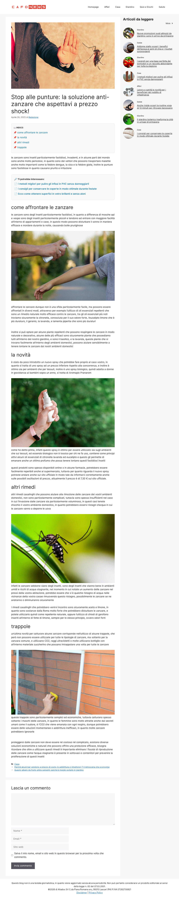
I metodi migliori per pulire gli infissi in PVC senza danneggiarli (155, 78)
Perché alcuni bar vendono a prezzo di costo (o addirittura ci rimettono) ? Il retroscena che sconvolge (61, 767)
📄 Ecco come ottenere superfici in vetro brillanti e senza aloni (50, 193)
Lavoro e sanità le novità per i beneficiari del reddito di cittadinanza (151, 92)
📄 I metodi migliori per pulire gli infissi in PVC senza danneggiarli (51, 183)
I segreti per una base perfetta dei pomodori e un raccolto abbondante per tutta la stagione (154, 63)
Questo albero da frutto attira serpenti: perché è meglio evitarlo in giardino (49, 770)
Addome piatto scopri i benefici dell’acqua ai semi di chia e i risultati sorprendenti (154, 49)
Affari (107, 7)
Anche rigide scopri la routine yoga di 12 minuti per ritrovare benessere (155, 106)
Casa (117, 7)
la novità (22, 137)
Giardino (130, 7)
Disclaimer (81, 892)
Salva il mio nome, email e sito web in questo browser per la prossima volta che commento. (59, 855)
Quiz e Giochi (146, 7)
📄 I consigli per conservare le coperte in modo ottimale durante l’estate (55, 188)
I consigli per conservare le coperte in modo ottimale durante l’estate (154, 134)
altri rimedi (23, 142)
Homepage (93, 7)
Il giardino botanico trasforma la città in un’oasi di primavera (155, 120)
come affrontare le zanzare (32, 132)
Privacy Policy (96, 892)
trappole (22, 147)
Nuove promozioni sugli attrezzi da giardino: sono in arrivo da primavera (155, 34)
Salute (162, 7)
